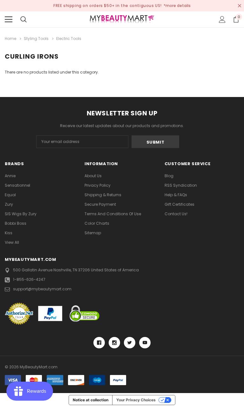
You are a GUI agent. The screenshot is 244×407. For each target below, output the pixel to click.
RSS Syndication (181, 185)
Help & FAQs (176, 194)
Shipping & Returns (103, 194)
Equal (10, 194)
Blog (169, 175)
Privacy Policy (98, 185)
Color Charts (97, 223)
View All (12, 242)
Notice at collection (90, 399)
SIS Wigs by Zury (21, 213)
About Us (93, 175)
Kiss (8, 233)
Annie (10, 175)
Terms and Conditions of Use (113, 213)
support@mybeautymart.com (42, 289)
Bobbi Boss (15, 223)
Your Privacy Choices (136, 399)
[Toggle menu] (8, 19)
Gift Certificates (179, 204)
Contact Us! (176, 213)
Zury (9, 204)
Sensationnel (17, 185)
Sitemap (93, 233)
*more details (177, 5)
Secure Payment (100, 204)
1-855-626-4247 (29, 279)
